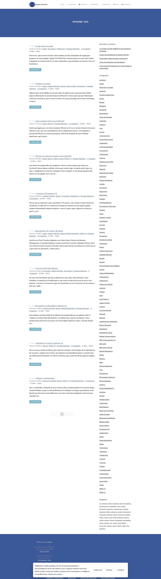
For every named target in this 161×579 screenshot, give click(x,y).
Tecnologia (52, 49)
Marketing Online (105, 333)
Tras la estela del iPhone (47, 268)
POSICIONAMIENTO (106, 388)
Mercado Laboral (105, 347)
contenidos (103, 143)
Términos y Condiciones (54, 578)
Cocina (101, 132)
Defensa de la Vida (106, 162)
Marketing (103, 329)
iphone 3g (121, 515)
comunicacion (104, 136)
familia (102, 232)
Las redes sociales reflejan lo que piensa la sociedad (44, 548)
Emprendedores (105, 203)
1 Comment (91, 159)
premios (102, 392)
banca (101, 99)
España (102, 210)
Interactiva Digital (49, 381)
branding (102, 110)
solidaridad (103, 433)
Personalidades (105, 381)
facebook (102, 512)
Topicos (102, 459)
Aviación (102, 91)
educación (103, 191)
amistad (102, 80)
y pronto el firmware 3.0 (46, 193)
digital (123, 506)
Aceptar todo (98, 570)
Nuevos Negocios (105, 366)
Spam (101, 437)
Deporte (102, 169)
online (101, 520)
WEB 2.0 (67, 159)
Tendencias (60, 49)
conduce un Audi (42, 84)
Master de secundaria (107, 336)
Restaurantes (104, 422)
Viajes (101, 485)
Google (102, 262)
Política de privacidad (88, 578)
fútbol (101, 247)
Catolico (102, 125)
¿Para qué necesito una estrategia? (112, 62)
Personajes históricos (107, 377)
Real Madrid (104, 407)
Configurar (120, 570)
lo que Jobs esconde (44, 46)
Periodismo (103, 373)
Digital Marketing (105, 180)
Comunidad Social (106, 139)
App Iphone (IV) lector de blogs (49, 231)
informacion (127, 512)
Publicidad (103, 403)
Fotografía (103, 243)
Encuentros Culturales (107, 206)
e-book (102, 184)
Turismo (102, 463)
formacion (103, 236)
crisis (118, 506)
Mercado (102, 344)
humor (101, 269)
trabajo (109, 526)
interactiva (102, 515)
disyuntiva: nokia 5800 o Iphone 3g (51, 306)
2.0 (100, 503)
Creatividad (103, 154)
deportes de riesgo (106, 173)
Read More (35, 69)
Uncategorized (104, 470)
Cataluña (102, 121)
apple (45, 49)
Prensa (101, 396)
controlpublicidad (106, 147)
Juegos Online (71, 86)
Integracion (103, 281)
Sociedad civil (104, 429)
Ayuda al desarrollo (106, 95)
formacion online (105, 240)
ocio (100, 370)
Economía (46, 271)
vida (127, 526)
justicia (102, 307)
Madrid (102, 318)
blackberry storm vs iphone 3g (49, 343)
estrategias (103, 221)
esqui (101, 214)
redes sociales (58, 159)
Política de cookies (55, 574)
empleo (102, 199)
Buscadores (103, 113)
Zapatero (102, 528)
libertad (102, 314)
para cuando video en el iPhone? (49, 121)
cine (100, 128)
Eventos (102, 229)
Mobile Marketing (72, 234)
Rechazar (109, 570)
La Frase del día (105, 310)
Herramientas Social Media (109, 266)
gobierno (114, 512)
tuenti (114, 526)
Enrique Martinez (73, 49)
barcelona (115, 503)
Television (103, 451)
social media (104, 425)
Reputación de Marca (107, 418)
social (115, 523)
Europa (102, 225)
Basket (101, 102)
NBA (101, 362)
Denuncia (102, 165)
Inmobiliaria (104, 277)
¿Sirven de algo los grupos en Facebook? (53, 156)
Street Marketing (105, 440)
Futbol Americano (106, 251)
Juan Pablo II (104, 299)
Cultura (102, 158)
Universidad (103, 474)
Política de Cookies (108, 578)
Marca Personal (105, 325)
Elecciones (103, 195)
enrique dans (118, 509)
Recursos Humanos (106, 411)
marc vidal (113, 517)
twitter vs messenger (45, 378)
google (101, 258)
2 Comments (85, 49)
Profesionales (104, 399)
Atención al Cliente (106, 87)
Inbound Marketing (106, 273)
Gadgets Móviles (54, 86)
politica (102, 385)
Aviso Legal (72, 578)
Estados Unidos (105, 217)
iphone (62, 86)
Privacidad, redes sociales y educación (113, 58)
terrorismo (102, 526)
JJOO (101, 295)
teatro (101, 444)
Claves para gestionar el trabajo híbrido (114, 55)
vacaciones (103, 481)
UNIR (123, 526)
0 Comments (42, 89)
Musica (102, 359)
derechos (102, 177)
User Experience (105, 477)
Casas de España (105, 117)
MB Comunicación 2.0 (107, 340)
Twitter (102, 466)
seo (111, 523)
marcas (106, 517)
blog (121, 503)
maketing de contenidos (108, 321)
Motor (101, 355)
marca (101, 517)
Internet (102, 288)
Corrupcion (103, 151)
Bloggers (102, 106)
